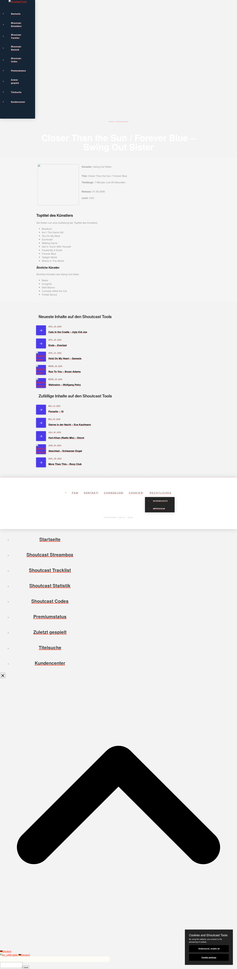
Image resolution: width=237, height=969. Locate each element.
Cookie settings (208, 957)
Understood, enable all (209, 948)
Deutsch (7, 951)
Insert (26, 967)
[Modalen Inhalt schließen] (3, 675)
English (14, 955)
